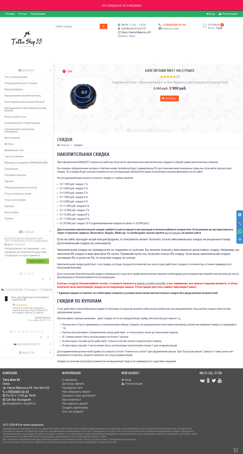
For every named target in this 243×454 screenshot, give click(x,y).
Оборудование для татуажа (20, 83)
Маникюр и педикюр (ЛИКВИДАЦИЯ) (26, 162)
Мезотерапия (12, 137)
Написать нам (170, 28)
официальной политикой (122, 439)
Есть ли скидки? (73, 411)
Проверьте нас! (72, 387)
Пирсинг (9, 181)
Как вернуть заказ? (75, 403)
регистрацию (173, 232)
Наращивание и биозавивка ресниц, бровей (25, 109)
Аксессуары (11, 212)
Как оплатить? (71, 399)
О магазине (69, 379)
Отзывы (10, 13)
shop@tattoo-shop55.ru (21, 403)
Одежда (9, 206)
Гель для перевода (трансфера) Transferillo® (30, 298)
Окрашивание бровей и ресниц (22, 95)
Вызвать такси (126, 36)
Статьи (22, 13)
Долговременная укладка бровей (24, 101)
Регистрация (229, 13)
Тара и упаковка (13, 156)
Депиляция (11, 168)
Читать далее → (38, 261)
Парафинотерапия (15, 175)
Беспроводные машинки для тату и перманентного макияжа (26, 239)
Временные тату (14, 150)
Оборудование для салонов (20, 187)
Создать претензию (75, 407)
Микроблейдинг (13, 89)
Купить (170, 98)
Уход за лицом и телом (17, 193)
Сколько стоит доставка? (79, 395)
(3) (178, 76)
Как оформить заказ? (76, 391)
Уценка (8, 218)
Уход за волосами (15, 199)
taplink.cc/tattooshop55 (151, 283)
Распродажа (37, 13)
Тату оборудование (15, 77)
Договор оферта (73, 383)
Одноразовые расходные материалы (19, 130)
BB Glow (9, 144)
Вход (212, 13)
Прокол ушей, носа (15, 116)
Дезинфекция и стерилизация (22, 122)
